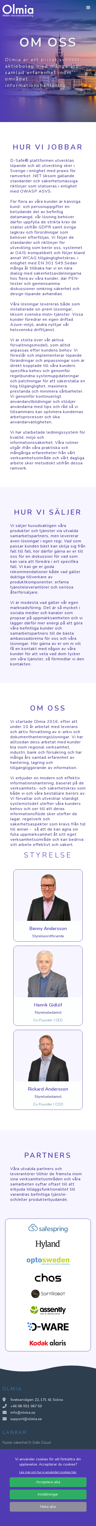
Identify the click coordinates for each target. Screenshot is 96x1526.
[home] (16, 10)
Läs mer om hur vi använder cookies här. (48, 1472)
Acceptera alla (48, 1482)
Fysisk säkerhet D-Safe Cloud (27, 1442)
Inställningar (48, 1494)
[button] (88, 7)
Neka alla (48, 1506)
